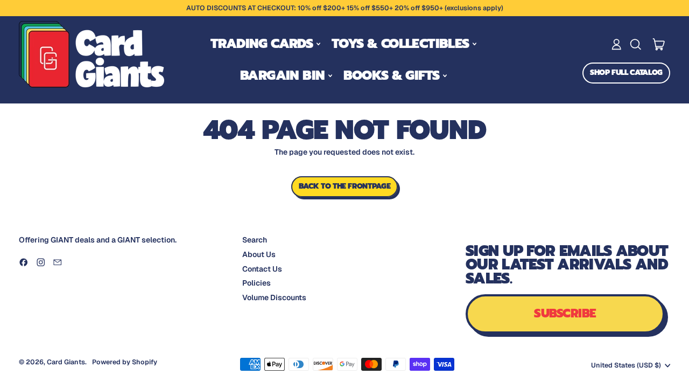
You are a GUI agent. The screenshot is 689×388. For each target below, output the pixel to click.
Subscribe (565, 313)
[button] (635, 44)
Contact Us (262, 269)
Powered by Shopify (124, 361)
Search (254, 240)
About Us (259, 254)
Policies (256, 283)
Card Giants (66, 361)
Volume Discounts (274, 297)
